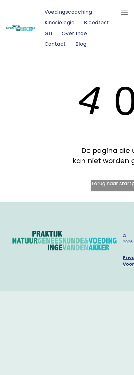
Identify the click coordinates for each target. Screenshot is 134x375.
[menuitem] (68, 12)
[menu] (124, 13)
